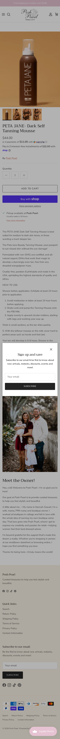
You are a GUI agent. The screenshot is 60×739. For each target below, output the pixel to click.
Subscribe (30, 386)
